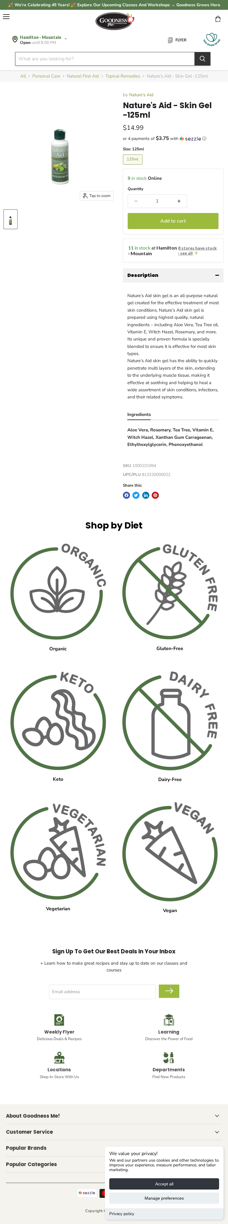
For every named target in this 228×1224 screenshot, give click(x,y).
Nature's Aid (141, 95)
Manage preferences (164, 1198)
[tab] (139, 415)
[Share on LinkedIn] (145, 495)
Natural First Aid (83, 76)
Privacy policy (121, 1214)
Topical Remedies (122, 76)
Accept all (164, 1184)
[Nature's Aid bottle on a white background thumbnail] (10, 219)
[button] (173, 138)
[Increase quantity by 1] (179, 201)
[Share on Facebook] (126, 495)
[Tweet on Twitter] (136, 495)
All (23, 76)
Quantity (135, 189)
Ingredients (139, 414)
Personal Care (46, 76)
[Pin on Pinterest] (155, 495)
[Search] (202, 59)
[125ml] (133, 166)
